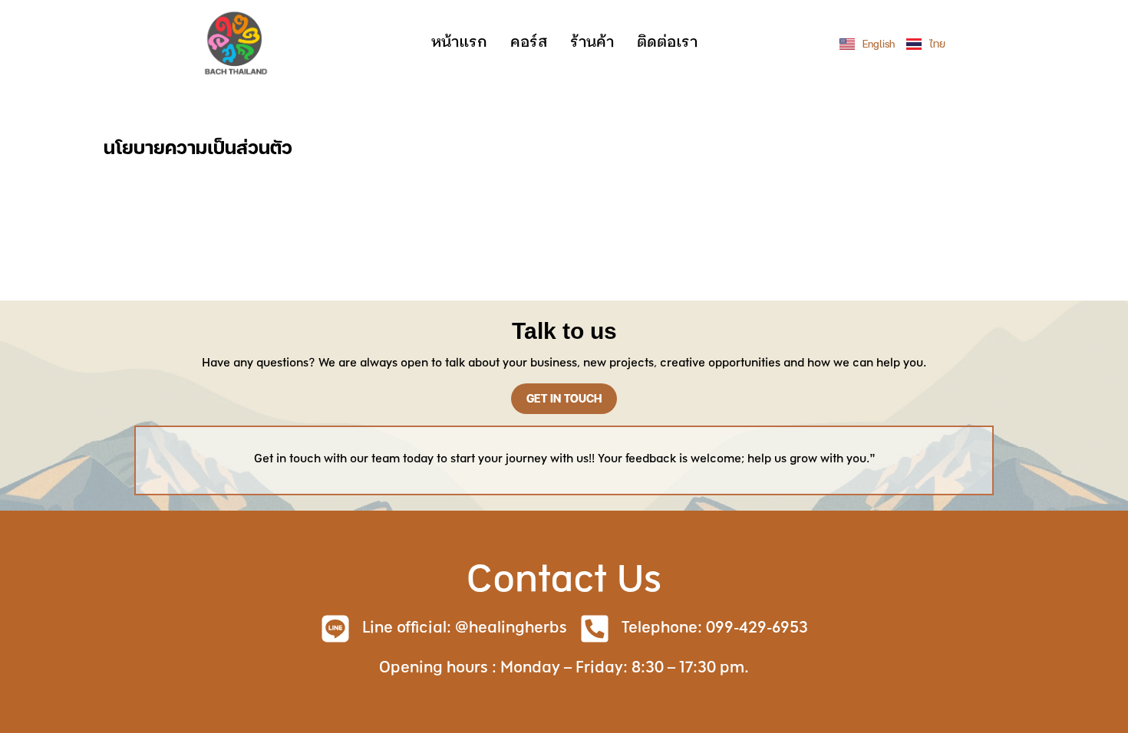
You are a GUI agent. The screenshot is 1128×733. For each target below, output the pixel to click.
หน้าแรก (459, 43)
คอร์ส (528, 43)
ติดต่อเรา (667, 43)
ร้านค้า (592, 43)
